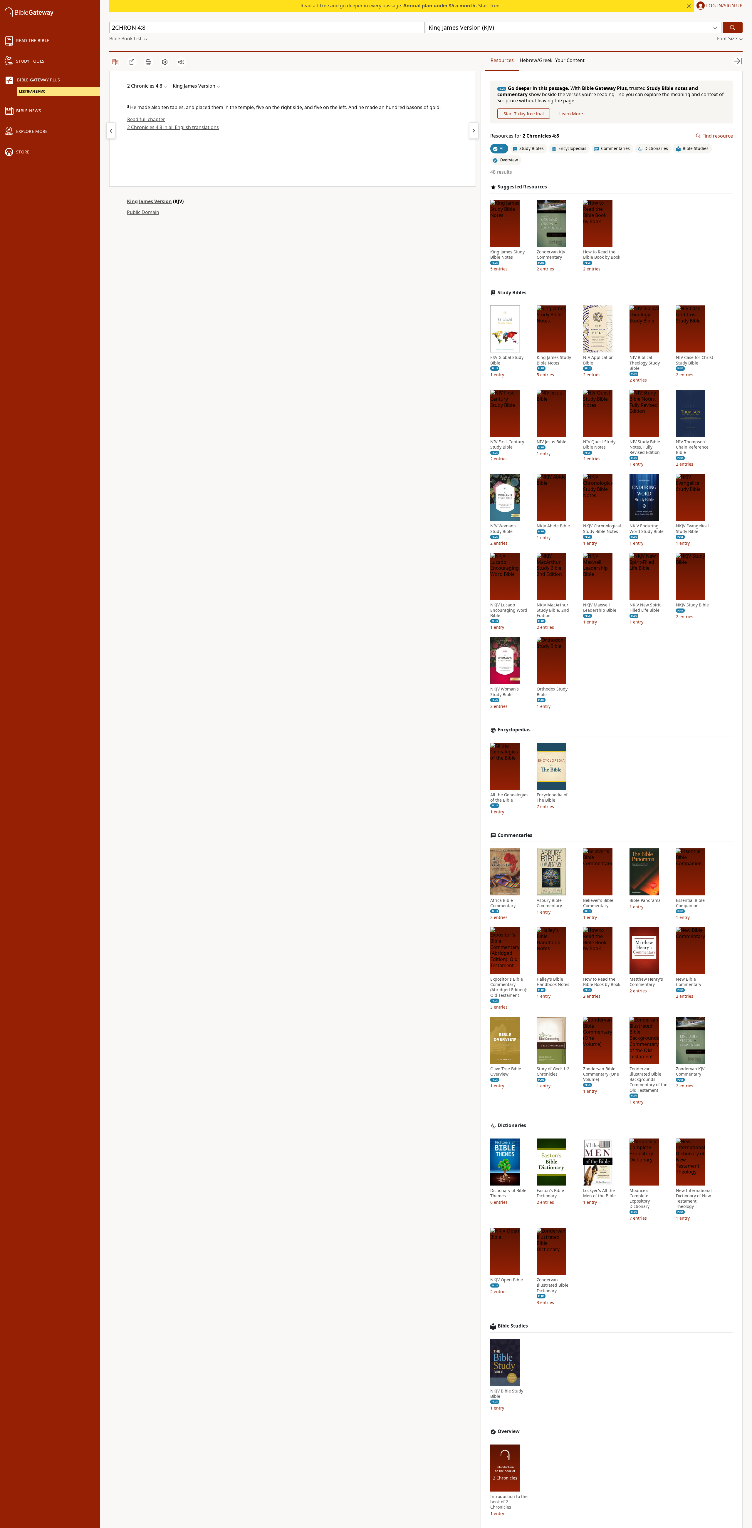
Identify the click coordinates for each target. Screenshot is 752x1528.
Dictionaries (512, 1125)
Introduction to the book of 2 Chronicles (509, 1502)
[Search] (733, 27)
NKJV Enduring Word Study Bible (647, 528)
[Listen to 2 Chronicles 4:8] (181, 62)
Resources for (524, 136)
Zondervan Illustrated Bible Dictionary (552, 1285)
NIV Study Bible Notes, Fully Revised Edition (645, 447)
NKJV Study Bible (692, 605)
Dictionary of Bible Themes (508, 1193)
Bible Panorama (645, 900)
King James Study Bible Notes (507, 254)
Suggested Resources (522, 187)
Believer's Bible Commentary (598, 903)
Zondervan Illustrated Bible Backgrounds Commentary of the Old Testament (648, 1079)
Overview (509, 1431)
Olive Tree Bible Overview (505, 1071)
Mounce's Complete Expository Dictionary (640, 1198)
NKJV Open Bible (506, 1280)
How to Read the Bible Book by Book (601, 254)
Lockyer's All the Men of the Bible (599, 1193)
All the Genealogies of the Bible (509, 797)
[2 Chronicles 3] (111, 130)
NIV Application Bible (598, 360)
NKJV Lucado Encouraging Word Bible (508, 610)
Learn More (571, 113)
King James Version (149, 201)
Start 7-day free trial (523, 113)
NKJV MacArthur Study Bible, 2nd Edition (553, 610)
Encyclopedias (514, 730)
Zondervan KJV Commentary (551, 254)
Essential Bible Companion (690, 903)
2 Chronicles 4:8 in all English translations (173, 127)
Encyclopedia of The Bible (552, 797)
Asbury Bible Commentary (549, 903)
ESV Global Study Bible (506, 360)
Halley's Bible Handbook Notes (553, 982)
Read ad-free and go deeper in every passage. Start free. (401, 5)
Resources (502, 60)
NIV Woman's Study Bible (503, 528)
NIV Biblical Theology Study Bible (645, 363)
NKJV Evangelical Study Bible (692, 528)
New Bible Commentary (688, 982)
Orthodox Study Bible (552, 691)
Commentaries (515, 835)
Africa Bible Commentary (503, 903)
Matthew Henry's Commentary (646, 982)
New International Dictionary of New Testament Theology (694, 1198)
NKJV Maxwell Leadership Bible (599, 607)
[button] (718, 6)
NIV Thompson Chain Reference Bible (692, 447)
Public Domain (143, 212)
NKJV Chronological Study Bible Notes (602, 528)
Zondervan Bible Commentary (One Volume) (601, 1074)
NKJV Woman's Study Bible (504, 691)
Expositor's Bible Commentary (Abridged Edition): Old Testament (508, 987)
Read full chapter (146, 119)
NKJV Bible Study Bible (506, 1393)
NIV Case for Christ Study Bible (694, 360)
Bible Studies (513, 1326)
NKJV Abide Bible (553, 526)
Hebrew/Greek (536, 60)
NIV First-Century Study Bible (507, 444)
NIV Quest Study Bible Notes (599, 444)
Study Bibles (512, 293)
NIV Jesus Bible (551, 441)
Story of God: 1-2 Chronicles (553, 1071)
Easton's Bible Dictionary (550, 1193)
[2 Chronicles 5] (474, 130)
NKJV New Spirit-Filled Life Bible (646, 607)
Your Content (570, 60)
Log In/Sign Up (724, 6)
